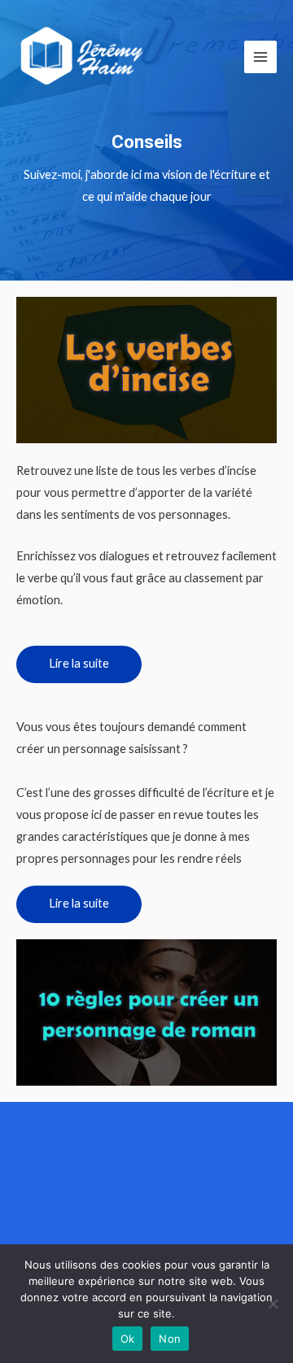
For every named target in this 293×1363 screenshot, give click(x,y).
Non (170, 1338)
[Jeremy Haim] (83, 57)
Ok (127, 1338)
